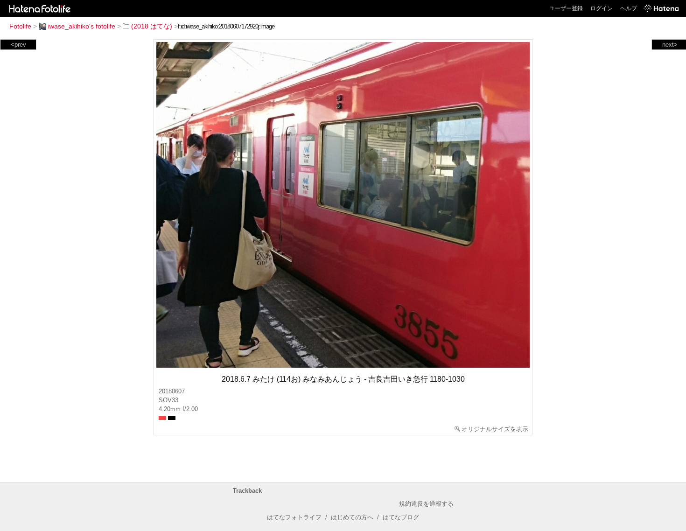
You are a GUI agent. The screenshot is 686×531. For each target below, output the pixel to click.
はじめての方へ (352, 517)
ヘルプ (628, 8)
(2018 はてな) (151, 26)
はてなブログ (401, 517)
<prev (18, 44)
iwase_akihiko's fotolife (81, 26)
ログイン (601, 8)
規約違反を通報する (426, 503)
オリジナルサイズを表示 (495, 429)
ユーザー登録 (566, 8)
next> (670, 44)
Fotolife (20, 26)
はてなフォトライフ (294, 517)
